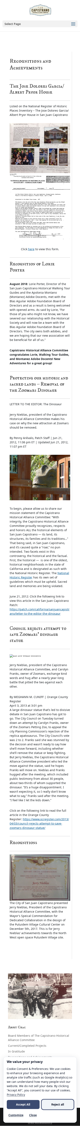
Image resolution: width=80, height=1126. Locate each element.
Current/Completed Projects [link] (27, 1046)
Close (33, 1115)
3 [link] (40, 1014)
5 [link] (47, 1014)
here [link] (31, 249)
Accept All (23, 1104)
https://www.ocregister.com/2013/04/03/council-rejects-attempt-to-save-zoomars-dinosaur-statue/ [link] (39, 823)
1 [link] (33, 1014)
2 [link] (36, 1014)
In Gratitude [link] (16, 1051)
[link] (40, 10)
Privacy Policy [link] (16, 1095)
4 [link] (43, 1014)
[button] (40, 23)
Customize (15, 1115)
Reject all (57, 1104)
